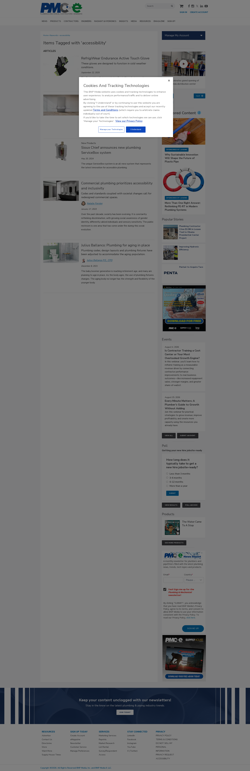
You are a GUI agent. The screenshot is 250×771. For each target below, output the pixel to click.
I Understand (135, 129)
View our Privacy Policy (129, 121)
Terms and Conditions (105, 110)
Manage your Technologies (111, 129)
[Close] (169, 80)
